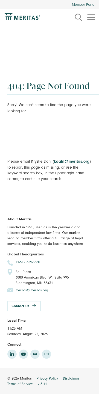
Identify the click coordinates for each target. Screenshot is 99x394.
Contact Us (20, 306)
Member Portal (83, 4)
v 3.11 (42, 384)
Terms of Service (20, 384)
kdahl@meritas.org (72, 161)
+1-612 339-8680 (27, 262)
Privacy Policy (48, 378)
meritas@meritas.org (31, 290)
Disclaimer (71, 378)
